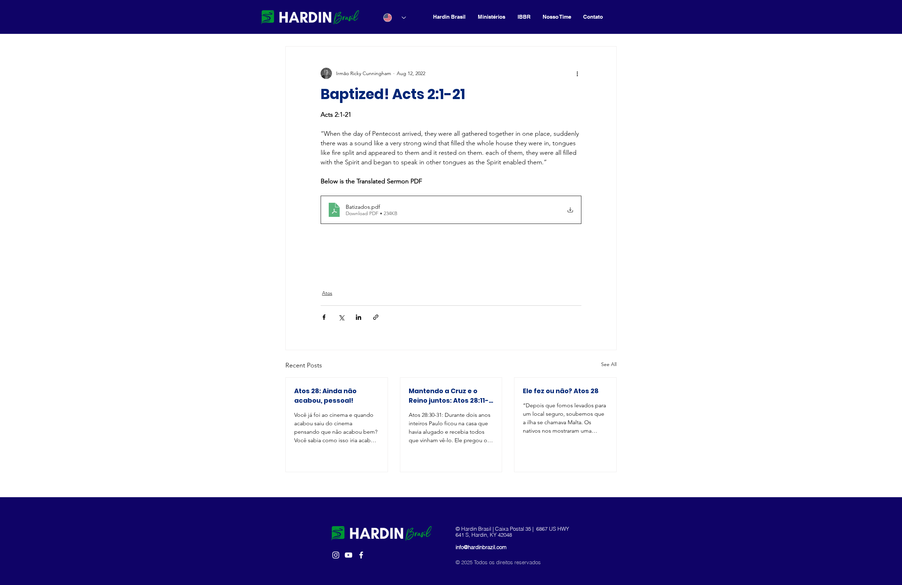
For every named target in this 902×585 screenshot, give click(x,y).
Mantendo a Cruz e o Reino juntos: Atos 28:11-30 (449, 395)
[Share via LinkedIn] (358, 317)
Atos (327, 293)
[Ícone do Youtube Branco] (348, 555)
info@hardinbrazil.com (481, 547)
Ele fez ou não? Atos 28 (561, 390)
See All (609, 364)
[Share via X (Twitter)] (341, 317)
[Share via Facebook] (324, 317)
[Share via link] (375, 317)
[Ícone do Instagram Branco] (335, 555)
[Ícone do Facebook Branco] (361, 555)
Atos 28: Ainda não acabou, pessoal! (325, 395)
